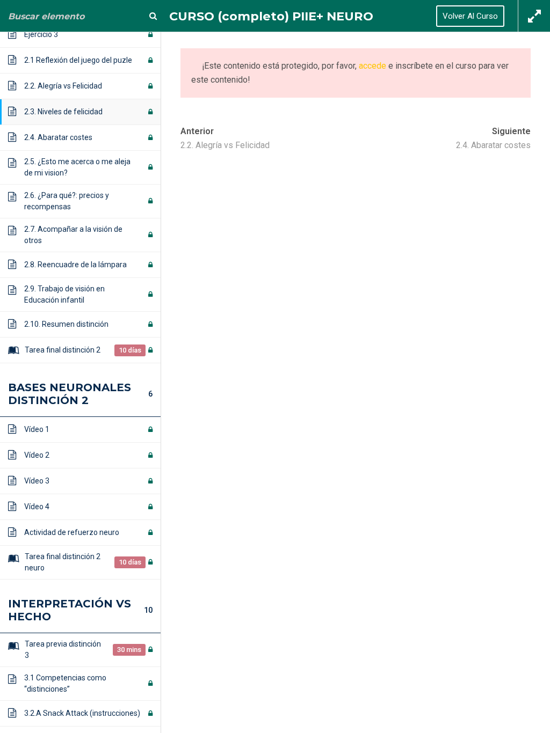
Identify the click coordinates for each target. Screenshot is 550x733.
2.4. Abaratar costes (493, 145)
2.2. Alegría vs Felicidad (225, 145)
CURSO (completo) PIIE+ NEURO (271, 16)
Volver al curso (470, 16)
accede (372, 66)
